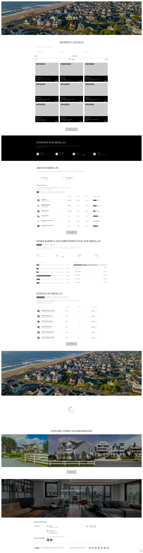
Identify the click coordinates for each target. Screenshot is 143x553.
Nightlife (63, 192)
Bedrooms (86, 51)
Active (53, 192)
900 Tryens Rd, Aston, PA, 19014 (46, 327)
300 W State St (44, 211)
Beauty (58, 192)
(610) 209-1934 (92, 527)
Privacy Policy (82, 547)
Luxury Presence (60, 547)
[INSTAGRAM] (93, 548)
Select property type (39, 51)
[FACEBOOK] (90, 548)
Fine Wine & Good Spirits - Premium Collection (46, 205)
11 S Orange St (43, 216)
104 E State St (43, 226)
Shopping (49, 192)
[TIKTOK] (102, 548)
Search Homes (71, 129)
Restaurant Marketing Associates (47, 220)
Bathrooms (62, 51)
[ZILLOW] (108, 548)
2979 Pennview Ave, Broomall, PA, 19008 (47, 322)
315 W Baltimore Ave (45, 206)
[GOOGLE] (105, 548)
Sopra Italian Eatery (44, 215)
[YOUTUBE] (99, 548)
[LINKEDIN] (96, 548)
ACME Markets (43, 199)
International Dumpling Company (47, 225)
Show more (71, 232)
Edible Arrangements (45, 210)
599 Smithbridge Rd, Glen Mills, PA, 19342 (47, 338)
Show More (71, 343)
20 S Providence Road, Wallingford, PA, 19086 (48, 311)
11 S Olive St (43, 221)
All (38, 192)
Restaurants (43, 192)
